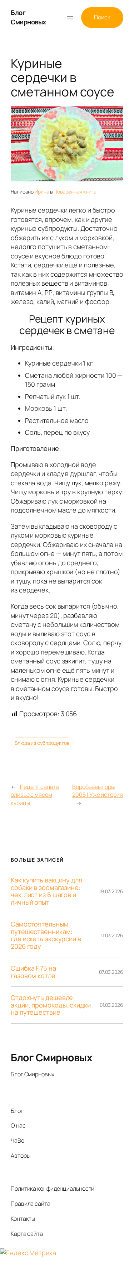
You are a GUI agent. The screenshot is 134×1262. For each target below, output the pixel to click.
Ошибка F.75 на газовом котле (33, 972)
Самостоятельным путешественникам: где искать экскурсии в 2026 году (46, 935)
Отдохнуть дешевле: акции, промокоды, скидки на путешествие (51, 1005)
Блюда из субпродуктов (42, 742)
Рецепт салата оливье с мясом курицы (35, 795)
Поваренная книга (75, 191)
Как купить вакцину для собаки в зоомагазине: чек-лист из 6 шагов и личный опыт (46, 891)
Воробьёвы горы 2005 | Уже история (97, 791)
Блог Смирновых (28, 17)
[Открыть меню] (70, 17)
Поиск (102, 17)
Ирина (42, 191)
